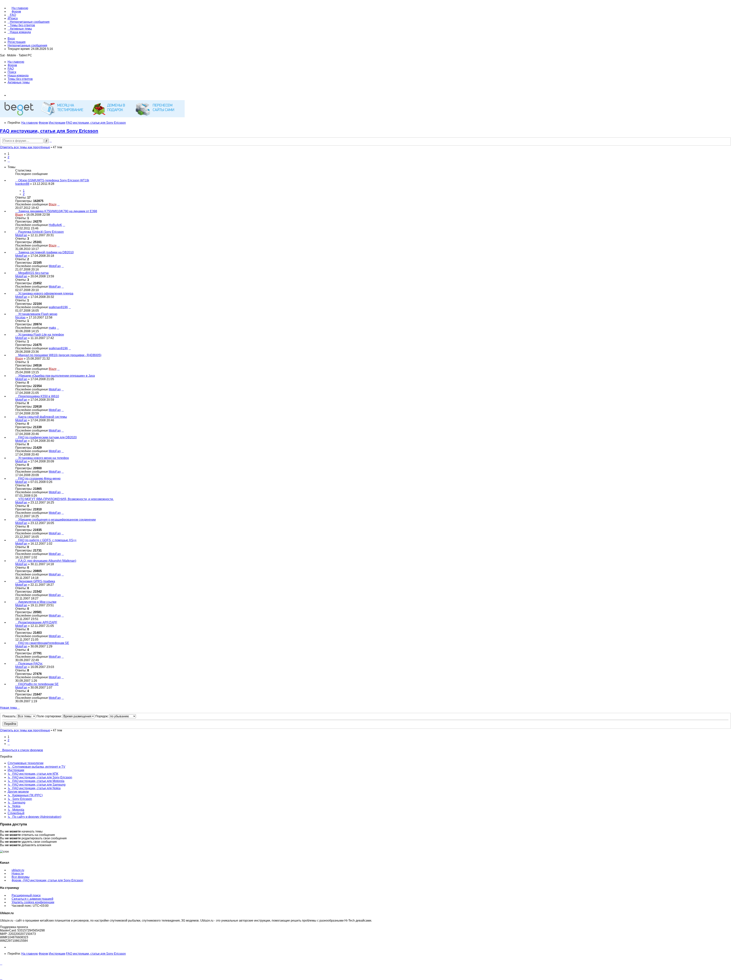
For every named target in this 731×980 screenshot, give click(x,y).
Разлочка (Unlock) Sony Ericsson (41, 231)
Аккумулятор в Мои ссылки (37, 601)
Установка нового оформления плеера (45, 293)
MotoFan (21, 235)
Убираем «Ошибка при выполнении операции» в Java (56, 375)
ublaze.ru (18, 870)
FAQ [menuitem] (11, 68)
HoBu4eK (55, 225)
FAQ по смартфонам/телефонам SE (43, 643)
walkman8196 (58, 307)
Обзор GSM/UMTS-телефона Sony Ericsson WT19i (53, 180)
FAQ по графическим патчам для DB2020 (47, 437)
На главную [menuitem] (16, 61)
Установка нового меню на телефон (43, 458)
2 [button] (8, 157)
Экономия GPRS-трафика (36, 581)
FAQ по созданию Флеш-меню (39, 478)
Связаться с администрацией (32, 898)
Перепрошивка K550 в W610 (38, 396)
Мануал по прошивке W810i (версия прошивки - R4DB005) (59, 355)
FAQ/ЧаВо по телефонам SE (38, 684)
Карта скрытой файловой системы (42, 416)
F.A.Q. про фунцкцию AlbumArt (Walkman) (47, 560)
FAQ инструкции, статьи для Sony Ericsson (49, 130)
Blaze (53, 204)
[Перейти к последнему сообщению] (58, 204)
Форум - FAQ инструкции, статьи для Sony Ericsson (47, 880)
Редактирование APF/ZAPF (37, 622)
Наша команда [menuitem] (18, 75)
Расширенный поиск (26, 895)
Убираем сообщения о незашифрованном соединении (57, 519)
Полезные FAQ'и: (30, 663)
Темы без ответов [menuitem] (20, 79)
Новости (18, 873)
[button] (9, 160)
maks (52, 327)
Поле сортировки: (49, 716)
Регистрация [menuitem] (17, 42)
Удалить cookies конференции (33, 902)
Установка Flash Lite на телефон (41, 334)
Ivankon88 (22, 183)
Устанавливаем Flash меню (37, 314)
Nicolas (20, 317)
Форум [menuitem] (12, 65)
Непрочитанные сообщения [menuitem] (27, 45)
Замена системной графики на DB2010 (46, 252)
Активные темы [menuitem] (19, 82)
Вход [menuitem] (11, 38)
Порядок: (102, 716)
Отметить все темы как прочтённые (25, 147)
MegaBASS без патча (33, 273)
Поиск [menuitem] (12, 72)
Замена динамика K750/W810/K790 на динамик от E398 (57, 211)
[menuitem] (18, 8)
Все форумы (21, 877)
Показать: (9, 716)
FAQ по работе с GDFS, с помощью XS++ (47, 540)
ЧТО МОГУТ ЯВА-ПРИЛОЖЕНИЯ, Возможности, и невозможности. (66, 499)
